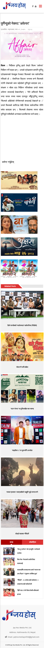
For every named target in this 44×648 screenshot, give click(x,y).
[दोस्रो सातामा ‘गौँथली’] (22, 513)
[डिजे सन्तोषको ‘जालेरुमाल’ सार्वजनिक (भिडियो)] (22, 305)
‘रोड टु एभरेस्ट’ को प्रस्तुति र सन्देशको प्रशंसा (28, 551)
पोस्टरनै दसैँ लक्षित (22, 367)
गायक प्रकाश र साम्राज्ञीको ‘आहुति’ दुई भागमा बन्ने (22, 492)
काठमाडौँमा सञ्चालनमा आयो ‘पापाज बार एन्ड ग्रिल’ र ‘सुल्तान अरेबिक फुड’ (28, 571)
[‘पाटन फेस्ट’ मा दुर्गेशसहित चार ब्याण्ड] (22, 388)
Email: (23, 637)
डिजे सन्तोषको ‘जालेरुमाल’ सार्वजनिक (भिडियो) (22, 325)
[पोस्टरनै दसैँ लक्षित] (22, 347)
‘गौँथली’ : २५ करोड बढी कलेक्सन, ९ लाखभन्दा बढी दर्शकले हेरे (27, 582)
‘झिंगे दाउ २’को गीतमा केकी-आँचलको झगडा (28, 592)
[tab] (11, 542)
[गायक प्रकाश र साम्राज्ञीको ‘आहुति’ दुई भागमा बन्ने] (22, 471)
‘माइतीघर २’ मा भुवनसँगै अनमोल (22, 450)
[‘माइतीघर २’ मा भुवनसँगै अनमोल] (22, 430)
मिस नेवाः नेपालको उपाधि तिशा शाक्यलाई (26, 561)
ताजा (11, 542)
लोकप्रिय (32, 542)
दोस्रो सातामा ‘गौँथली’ (22, 533)
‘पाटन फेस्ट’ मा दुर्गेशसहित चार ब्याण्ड (22, 408)
